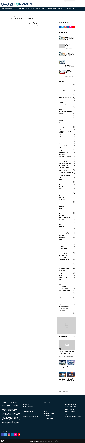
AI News (60, 93)
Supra (60, 299)
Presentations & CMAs (63, 252)
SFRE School (61, 284)
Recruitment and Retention (64, 268)
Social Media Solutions (63, 288)
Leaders (60, 190)
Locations (61, 193)
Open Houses (61, 246)
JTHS (60, 188)
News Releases (62, 237)
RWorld (24, 409)
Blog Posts (61, 102)
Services (32, 8)
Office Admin (61, 241)
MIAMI (47, 411)
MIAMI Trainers (62, 210)
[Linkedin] (12, 434)
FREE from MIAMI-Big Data (64, 161)
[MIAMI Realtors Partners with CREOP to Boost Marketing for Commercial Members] (71, 374)
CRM (60, 124)
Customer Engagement (63, 126)
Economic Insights (62, 141)
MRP (60, 224)
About (60, 84)
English (68, 1)
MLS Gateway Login (54, 0)
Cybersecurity (61, 127)
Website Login (46, 1)
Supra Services (62, 301)
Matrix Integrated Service (64, 201)
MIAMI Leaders (62, 206)
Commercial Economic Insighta (65, 115)
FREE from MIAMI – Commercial (65, 156)
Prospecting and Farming (64, 259)
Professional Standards (64, 253)
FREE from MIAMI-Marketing (64, 169)
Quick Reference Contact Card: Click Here (73, 416)
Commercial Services (63, 116)
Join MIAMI (25, 408)
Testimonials (61, 304)
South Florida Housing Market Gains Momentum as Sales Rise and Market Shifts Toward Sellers (69, 63)
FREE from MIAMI (62, 154)
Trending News (62, 308)
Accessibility (25, 418)
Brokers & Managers (63, 104)
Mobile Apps (61, 219)
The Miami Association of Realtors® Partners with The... (62, 381)
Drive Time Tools (62, 138)
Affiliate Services (62, 90)
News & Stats (38, 8)
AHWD (60, 92)
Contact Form (67, 414)
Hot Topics (61, 179)
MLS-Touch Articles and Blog (65, 217)
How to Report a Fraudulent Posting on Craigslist (66, 352)
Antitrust (60, 95)
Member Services (25, 8)
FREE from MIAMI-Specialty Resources (66, 172)
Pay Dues (61, 0)
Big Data (60, 100)
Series (60, 279)
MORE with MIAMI (62, 222)
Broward (60, 107)
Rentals (60, 275)
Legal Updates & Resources (64, 191)
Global (54, 8)
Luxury (60, 195)
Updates (60, 312)
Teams (60, 302)
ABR (59, 86)
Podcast (60, 250)
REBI (60, 266)
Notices (60, 239)
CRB (59, 122)
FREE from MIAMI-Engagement (65, 167)
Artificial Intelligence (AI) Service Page (66, 97)
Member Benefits (62, 202)
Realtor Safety (61, 264)
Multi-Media (61, 226)
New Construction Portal (64, 233)
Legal (64, 8)
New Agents (61, 228)
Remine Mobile (62, 270)
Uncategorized (62, 310)
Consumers (61, 120)
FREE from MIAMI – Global (64, 158)
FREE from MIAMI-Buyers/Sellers (65, 163)
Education (16, 8)
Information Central (63, 181)
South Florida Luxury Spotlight (65, 290)
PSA (59, 261)
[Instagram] (9, 434)
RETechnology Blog (63, 277)
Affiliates (69, 8)
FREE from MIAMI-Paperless (64, 170)
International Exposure (63, 184)
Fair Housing (61, 148)
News (60, 235)
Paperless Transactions (63, 248)
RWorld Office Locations (48, 418)
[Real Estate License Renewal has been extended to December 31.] (71, 362)
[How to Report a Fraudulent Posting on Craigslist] (67, 345)
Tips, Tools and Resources (64, 306)
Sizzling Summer (62, 286)
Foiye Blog (61, 150)
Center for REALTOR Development (65, 111)
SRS (59, 295)
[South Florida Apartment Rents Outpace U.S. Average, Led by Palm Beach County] (62, 72)
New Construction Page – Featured (66, 232)
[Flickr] (15, 434)
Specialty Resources (63, 292)
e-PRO (60, 139)
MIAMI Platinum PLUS (63, 208)
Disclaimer (29, 440)
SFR (59, 282)
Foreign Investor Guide (63, 152)
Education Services (63, 145)
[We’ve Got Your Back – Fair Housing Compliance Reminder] (62, 46)
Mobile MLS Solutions (63, 221)
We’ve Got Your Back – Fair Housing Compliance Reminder (70, 45)
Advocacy (60, 8)
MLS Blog (61, 213)
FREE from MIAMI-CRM (63, 165)
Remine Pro (61, 272)
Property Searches (62, 257)
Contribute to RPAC (26, 414)
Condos (43, 8)
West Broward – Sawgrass (51, 416)
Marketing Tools (62, 197)
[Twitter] (5, 434)
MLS (20, 8)
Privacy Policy (31, 441)
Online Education (62, 244)
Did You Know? (62, 129)
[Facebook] (2, 434)
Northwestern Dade (50, 413)
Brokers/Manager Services (64, 105)
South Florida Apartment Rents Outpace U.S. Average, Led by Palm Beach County (69, 72)
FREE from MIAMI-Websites (64, 175)
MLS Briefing (61, 215)
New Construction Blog (63, 230)
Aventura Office (48, 415)
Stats (60, 297)
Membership (61, 204)
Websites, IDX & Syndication (64, 313)
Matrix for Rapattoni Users (64, 199)
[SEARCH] (73, 17)
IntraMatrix (61, 186)
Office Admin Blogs (63, 242)
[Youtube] (19, 434)
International (61, 182)
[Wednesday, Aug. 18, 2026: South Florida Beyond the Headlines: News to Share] (62, 54)
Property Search (8, 8)
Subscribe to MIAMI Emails (28, 411)
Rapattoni (61, 262)
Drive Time (61, 134)
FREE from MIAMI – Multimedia (65, 159)
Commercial (49, 8)
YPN (73, 8)
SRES (60, 293)
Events (60, 147)
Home (3, 8)
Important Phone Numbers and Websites (31, 416)
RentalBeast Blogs (62, 273)
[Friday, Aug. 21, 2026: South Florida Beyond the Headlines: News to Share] (62, 37)
